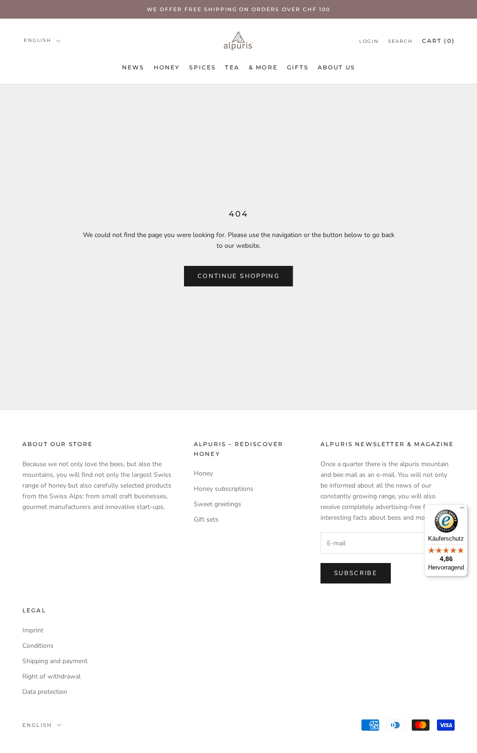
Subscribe (355, 573)
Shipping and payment (55, 661)
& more (263, 67)
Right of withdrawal (51, 676)
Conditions (38, 645)
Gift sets (206, 519)
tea (232, 67)
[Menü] (462, 510)
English (37, 40)
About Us (336, 67)
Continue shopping (238, 276)
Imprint (32, 630)
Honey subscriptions (223, 488)
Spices (202, 67)
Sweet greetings (217, 504)
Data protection (44, 691)
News (133, 67)
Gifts (297, 67)
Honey (167, 67)
